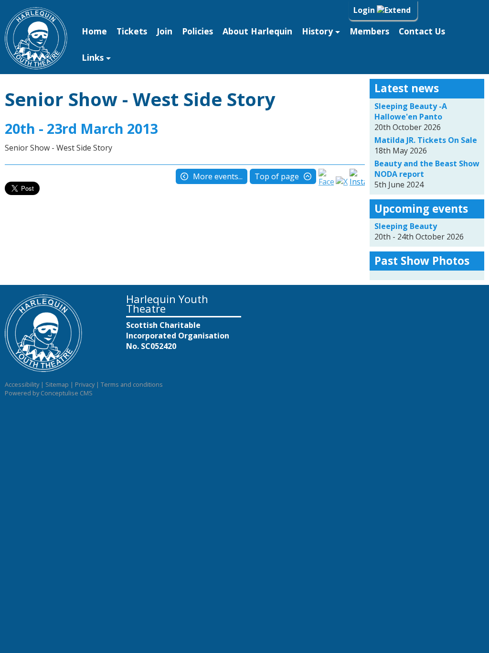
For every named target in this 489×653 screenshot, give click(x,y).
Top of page (277, 176)
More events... (218, 176)
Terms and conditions (132, 384)
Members (369, 31)
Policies (197, 31)
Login (365, 10)
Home (94, 31)
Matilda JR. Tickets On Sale (425, 140)
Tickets (132, 31)
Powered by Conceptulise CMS (49, 393)
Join (164, 31)
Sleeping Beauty (405, 226)
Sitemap (57, 384)
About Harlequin (257, 31)
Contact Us (422, 31)
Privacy (85, 384)
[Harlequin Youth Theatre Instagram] (357, 181)
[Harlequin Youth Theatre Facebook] (326, 181)
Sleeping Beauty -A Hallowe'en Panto (410, 111)
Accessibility (22, 384)
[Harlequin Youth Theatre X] (342, 181)
